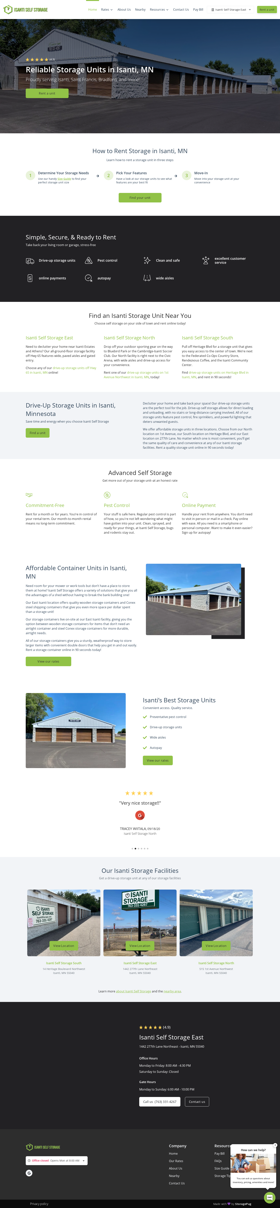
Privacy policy (39, 1204)
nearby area (172, 991)
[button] (132, 848)
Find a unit (38, 433)
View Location (63, 946)
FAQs (218, 1161)
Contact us (197, 1102)
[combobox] (57, 1160)
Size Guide (221, 1168)
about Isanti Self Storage (133, 991)
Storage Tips (223, 1176)
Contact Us (177, 1183)
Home (173, 1153)
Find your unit (140, 198)
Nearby (174, 1176)
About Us (175, 1168)
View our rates (48, 661)
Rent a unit (267, 9)
